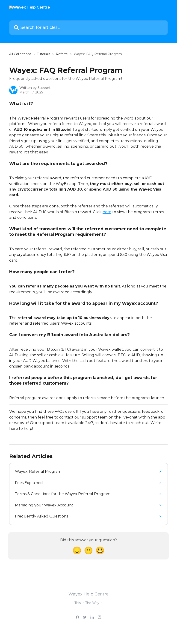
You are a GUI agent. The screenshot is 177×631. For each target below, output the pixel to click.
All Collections (20, 54)
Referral (62, 54)
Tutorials (43, 54)
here (107, 212)
